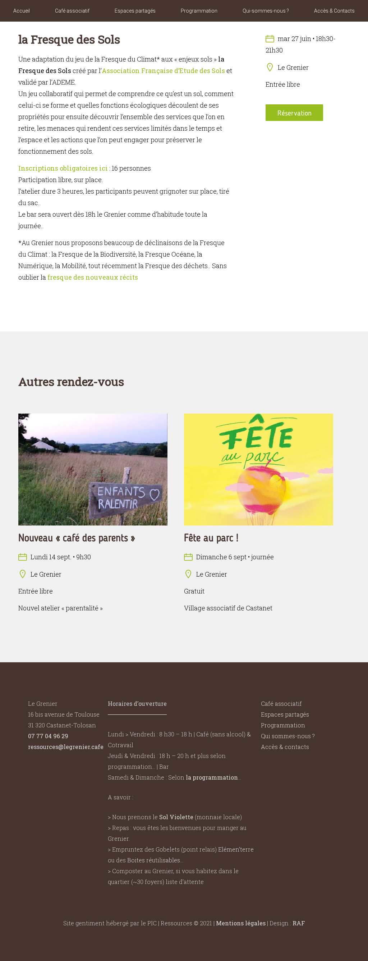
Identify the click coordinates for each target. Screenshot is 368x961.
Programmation (199, 11)
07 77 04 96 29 (48, 736)
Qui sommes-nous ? (288, 736)
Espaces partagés (135, 11)
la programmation (212, 777)
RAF (299, 923)
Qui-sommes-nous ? (266, 11)
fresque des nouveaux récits (92, 277)
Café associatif (72, 11)
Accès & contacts (285, 746)
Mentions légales (241, 923)
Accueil (21, 11)
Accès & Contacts (334, 11)
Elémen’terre (236, 849)
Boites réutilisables (153, 860)
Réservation (294, 113)
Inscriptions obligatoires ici (63, 168)
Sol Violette (176, 817)
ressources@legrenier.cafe (66, 746)
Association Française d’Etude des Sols (163, 70)
